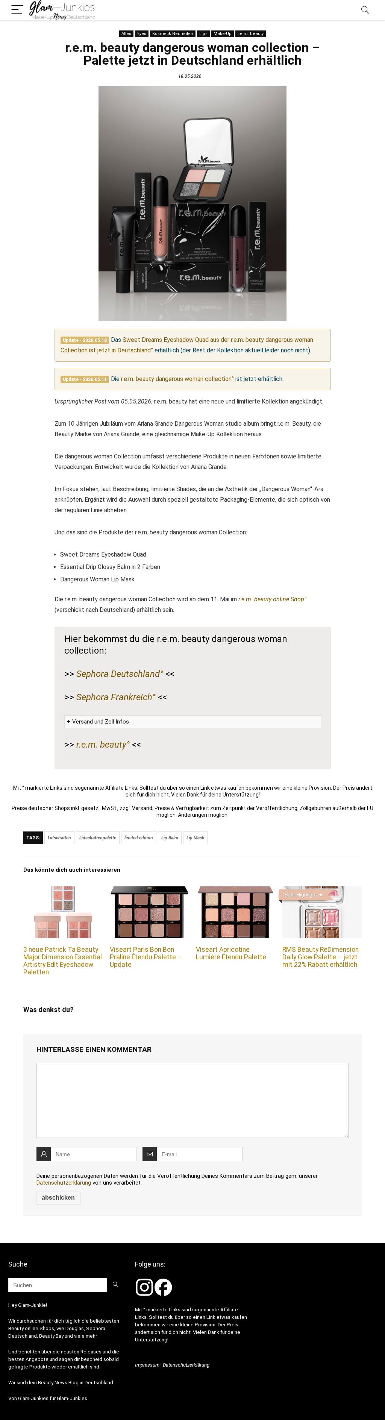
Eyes (141, 33)
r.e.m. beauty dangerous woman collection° (177, 378)
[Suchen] (115, 1285)
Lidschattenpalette (97, 837)
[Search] (365, 10)
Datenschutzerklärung (63, 1182)
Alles (126, 33)
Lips (203, 33)
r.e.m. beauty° (103, 744)
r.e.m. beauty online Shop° (272, 599)
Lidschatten (59, 837)
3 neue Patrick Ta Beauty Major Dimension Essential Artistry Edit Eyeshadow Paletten (62, 961)
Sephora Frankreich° (116, 697)
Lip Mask (195, 837)
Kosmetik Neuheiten (172, 33)
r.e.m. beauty (251, 33)
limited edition (138, 837)
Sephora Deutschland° (119, 674)
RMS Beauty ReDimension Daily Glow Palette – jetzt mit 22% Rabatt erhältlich (320, 957)
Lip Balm (169, 837)
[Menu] (17, 10)
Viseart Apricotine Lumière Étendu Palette (231, 953)
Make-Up (223, 33)
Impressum (147, 1365)
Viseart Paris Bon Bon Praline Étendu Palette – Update (146, 957)
